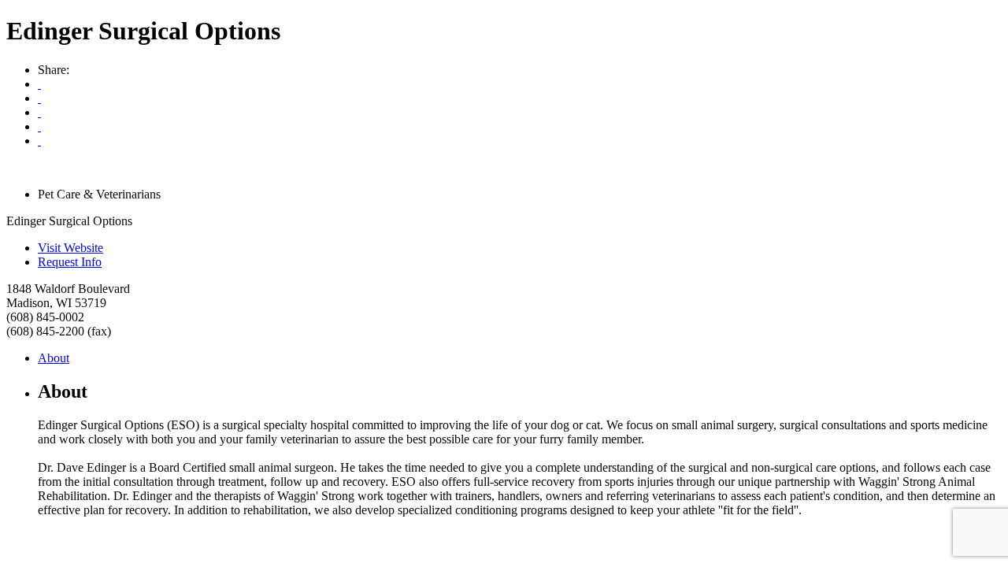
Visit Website (70, 247)
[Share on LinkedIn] (39, 140)
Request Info (70, 262)
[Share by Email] (39, 98)
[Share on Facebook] (39, 112)
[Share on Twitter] (39, 126)
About (53, 358)
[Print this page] (39, 84)
